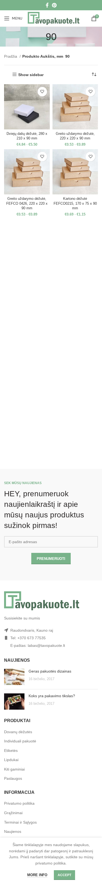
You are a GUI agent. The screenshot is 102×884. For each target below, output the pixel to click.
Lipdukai (11, 760)
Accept (64, 875)
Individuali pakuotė (20, 741)
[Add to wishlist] (42, 91)
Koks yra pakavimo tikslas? (52, 696)
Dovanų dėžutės (18, 732)
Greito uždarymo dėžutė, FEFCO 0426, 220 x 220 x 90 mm (27, 203)
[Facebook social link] (47, 5)
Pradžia (11, 56)
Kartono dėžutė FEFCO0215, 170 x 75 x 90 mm (75, 203)
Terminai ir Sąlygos (20, 822)
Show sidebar (31, 75)
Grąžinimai (13, 813)
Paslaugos (13, 778)
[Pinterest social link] (54, 5)
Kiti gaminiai (14, 769)
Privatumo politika (19, 803)
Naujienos (12, 831)
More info (37, 875)
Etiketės (11, 750)
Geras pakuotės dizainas (50, 671)
